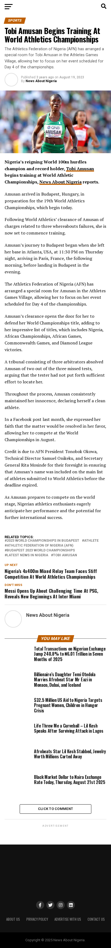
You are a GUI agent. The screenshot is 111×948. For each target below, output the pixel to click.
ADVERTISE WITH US (67, 919)
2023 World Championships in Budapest (43, 540)
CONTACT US (96, 919)
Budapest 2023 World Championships (41, 550)
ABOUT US (13, 919)
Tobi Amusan (80, 169)
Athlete (91, 540)
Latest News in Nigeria (27, 555)
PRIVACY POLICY (37, 919)
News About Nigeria (41, 81)
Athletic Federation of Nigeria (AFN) (40, 545)
